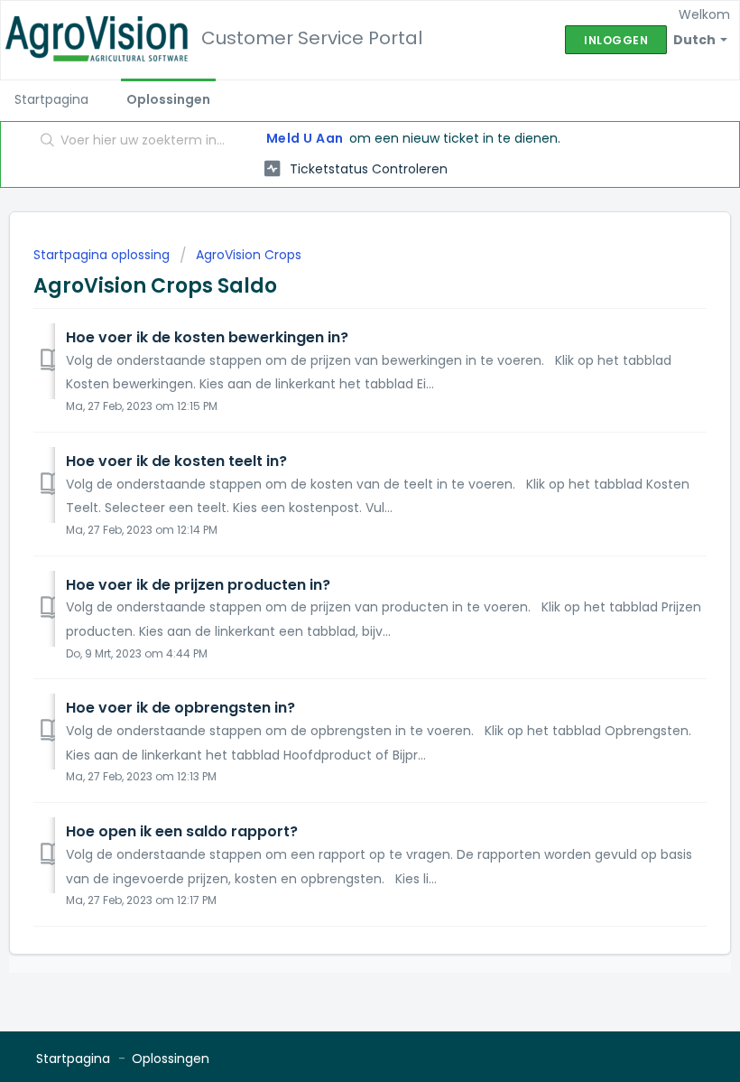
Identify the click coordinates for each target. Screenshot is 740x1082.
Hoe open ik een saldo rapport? (182, 831)
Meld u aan (305, 138)
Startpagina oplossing (103, 255)
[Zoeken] (44, 142)
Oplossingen (168, 99)
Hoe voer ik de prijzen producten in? (198, 584)
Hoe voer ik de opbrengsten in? (180, 707)
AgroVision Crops (248, 255)
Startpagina (51, 99)
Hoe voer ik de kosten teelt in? (176, 461)
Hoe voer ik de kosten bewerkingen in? (207, 337)
